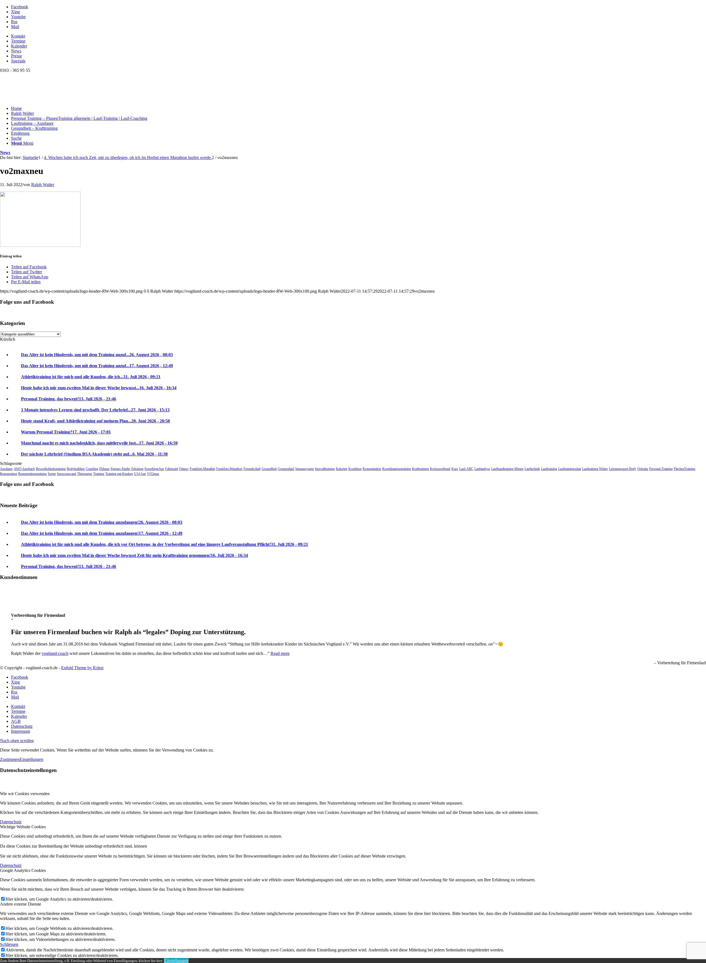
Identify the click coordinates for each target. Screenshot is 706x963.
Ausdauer (6, 469)
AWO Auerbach (24, 469)
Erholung (137, 469)
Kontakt (18, 36)
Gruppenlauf (286, 469)
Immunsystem (304, 469)
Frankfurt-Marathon (229, 469)
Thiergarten (84, 474)
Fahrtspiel (171, 469)
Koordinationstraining (396, 469)
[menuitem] (358, 36)
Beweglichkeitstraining (51, 469)
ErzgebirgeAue (154, 469)
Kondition (355, 469)
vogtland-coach (55, 653)
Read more (280, 653)
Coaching (92, 469)
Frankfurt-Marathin (202, 469)
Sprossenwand (66, 474)
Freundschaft (252, 469)
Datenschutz (11, 821)
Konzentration (372, 469)
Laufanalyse (482, 469)
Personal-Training (661, 469)
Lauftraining (549, 469)
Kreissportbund (440, 469)
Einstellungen (31, 759)
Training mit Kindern (119, 474)
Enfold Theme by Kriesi (82, 667)
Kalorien (341, 469)
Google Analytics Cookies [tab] (23, 870)
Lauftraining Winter (595, 469)
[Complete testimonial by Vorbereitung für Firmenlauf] (11, 606)
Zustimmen (10, 759)
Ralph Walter (42, 184)
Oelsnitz (642, 469)
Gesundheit (269, 469)
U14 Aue (140, 474)
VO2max (153, 474)
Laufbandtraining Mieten (507, 469)
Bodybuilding (76, 469)
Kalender (19, 46)
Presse (16, 56)
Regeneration (8, 474)
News (16, 51)
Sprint (52, 474)
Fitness (184, 469)
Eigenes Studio (120, 469)
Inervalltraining (325, 469)
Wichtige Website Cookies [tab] (23, 826)
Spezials (18, 61)
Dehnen (104, 469)
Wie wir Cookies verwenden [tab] (25, 793)
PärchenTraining (684, 469)
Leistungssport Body (622, 469)
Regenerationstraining (32, 474)
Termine (18, 41)
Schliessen (9, 944)
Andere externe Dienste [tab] (20, 904)
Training (98, 474)
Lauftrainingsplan (569, 469)
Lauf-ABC (466, 469)
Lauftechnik (532, 469)
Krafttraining (420, 469)
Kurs (454, 469)
